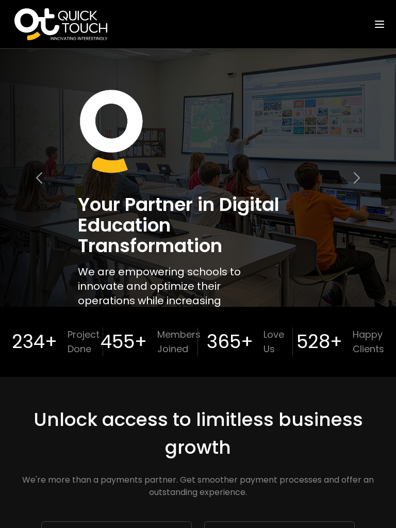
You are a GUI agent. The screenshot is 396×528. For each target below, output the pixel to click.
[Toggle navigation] (379, 24)
